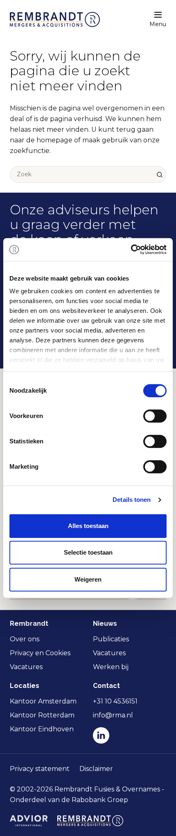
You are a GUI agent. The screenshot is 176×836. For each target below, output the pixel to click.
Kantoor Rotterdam (42, 715)
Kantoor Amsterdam (43, 701)
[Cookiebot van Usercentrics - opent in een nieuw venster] (131, 249)
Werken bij (111, 667)
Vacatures (26, 667)
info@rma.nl (113, 715)
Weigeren (88, 579)
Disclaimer (96, 769)
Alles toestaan (88, 525)
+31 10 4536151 (115, 701)
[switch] (155, 415)
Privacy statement (40, 769)
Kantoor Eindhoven (42, 729)
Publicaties (111, 639)
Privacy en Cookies (40, 653)
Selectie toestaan (88, 552)
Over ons (24, 639)
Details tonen (132, 499)
